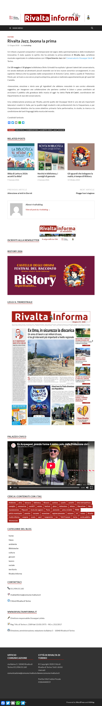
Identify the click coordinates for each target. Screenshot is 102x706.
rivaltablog (27, 45)
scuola (33, 517)
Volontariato (13, 521)
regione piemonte (58, 513)
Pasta (48, 510)
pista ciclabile (67, 510)
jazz (55, 130)
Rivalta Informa (15, 573)
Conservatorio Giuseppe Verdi (79, 58)
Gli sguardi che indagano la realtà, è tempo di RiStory (80, 175)
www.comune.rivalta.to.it (49, 673)
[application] (51, 465)
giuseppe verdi (46, 130)
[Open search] (92, 28)
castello (71, 503)
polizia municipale (15, 513)
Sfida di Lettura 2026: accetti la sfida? (17, 175)
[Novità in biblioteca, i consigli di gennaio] (51, 157)
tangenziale (48, 517)
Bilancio (46, 503)
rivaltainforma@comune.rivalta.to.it (25, 595)
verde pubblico (85, 517)
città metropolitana (84, 503)
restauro (70, 513)
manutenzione (14, 510)
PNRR (77, 510)
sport (40, 517)
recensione (46, 513)
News (11, 540)
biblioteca (20, 130)
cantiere (55, 503)
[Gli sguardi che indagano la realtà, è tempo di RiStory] (81, 157)
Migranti (25, 510)
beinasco (28, 503)
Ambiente (12, 503)
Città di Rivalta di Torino (20, 601)
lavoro (11, 561)
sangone (25, 517)
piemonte (56, 510)
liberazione (81, 506)
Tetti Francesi (65, 517)
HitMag (91, 702)
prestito (27, 513)
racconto (36, 513)
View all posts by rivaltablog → (38, 209)
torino (75, 517)
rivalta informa (14, 517)
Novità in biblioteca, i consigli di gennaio (48, 175)
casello (63, 503)
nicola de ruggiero (36, 510)
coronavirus (22, 506)
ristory (82, 513)
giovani (12, 557)
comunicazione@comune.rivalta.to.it (22, 673)
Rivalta (61, 130)
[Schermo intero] (91, 487)
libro (89, 506)
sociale (12, 565)
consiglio (12, 506)
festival (47, 506)
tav (56, 517)
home (11, 535)
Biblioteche (13, 548)
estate (39, 506)
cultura (10, 37)
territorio (13, 569)
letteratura (63, 506)
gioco (55, 506)
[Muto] (87, 487)
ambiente (13, 544)
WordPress (80, 702)
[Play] (10, 487)
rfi (77, 513)
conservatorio (32, 130)
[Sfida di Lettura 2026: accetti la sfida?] (20, 157)
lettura (72, 506)
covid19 (32, 506)
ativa (20, 503)
